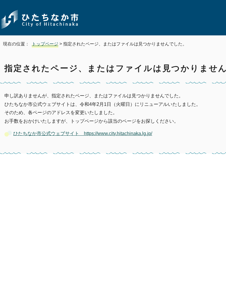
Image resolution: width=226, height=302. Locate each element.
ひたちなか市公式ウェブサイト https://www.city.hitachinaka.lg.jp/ (82, 133)
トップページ (45, 43)
